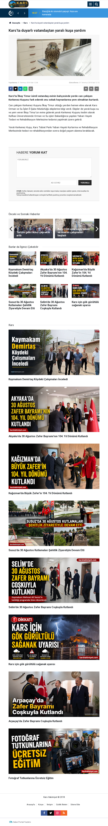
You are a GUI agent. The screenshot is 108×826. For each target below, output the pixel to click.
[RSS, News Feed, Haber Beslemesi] (64, 813)
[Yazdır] (31, 89)
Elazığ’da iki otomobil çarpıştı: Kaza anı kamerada (60, 13)
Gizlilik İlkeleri (61, 804)
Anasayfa (16, 23)
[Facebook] (11, 89)
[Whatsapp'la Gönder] (25, 89)
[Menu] (90, 4)
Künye (40, 804)
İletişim (50, 804)
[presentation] (18, 13)
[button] (86, 89)
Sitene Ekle (75, 804)
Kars (26, 23)
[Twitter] (15, 89)
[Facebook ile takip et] (44, 813)
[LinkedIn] (20, 89)
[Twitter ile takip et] (50, 813)
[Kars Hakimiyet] (19, 4)
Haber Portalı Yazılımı (22, 822)
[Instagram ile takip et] (57, 813)
